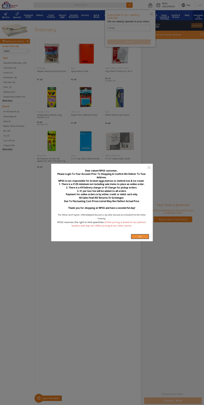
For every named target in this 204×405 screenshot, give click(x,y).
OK (140, 236)
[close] (149, 168)
